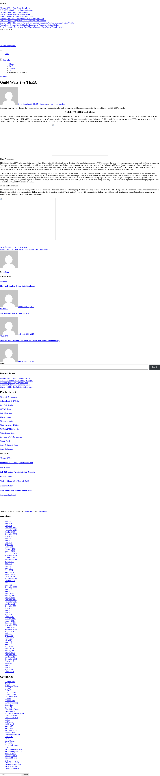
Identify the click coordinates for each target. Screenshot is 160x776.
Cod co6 (8, 690)
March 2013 (9, 648)
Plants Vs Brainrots (12, 745)
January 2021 (10, 621)
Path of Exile (5, 467)
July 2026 (8, 521)
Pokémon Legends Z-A (13, 749)
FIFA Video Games (12, 709)
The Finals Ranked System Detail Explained (17, 286)
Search (2, 363)
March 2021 (9, 617)
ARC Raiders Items (7, 433)
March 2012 (9, 672)
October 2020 (10, 627)
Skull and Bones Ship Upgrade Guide (14, 383)
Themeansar (42, 511)
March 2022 (9, 593)
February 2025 (10, 549)
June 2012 (8, 665)
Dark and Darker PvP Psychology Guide (15, 385)
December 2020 (11, 623)
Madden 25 (9, 726)
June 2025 (8, 540)
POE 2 (7, 747)
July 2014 (8, 640)
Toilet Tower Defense (13, 762)
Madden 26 (9, 728)
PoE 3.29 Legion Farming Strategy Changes (16, 381)
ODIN (7, 739)
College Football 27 (12, 694)
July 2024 (8, 564)
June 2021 (8, 610)
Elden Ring (9, 705)
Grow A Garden (11, 716)
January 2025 (10, 551)
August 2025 (9, 536)
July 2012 (8, 663)
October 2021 (10, 604)
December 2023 (11, 576)
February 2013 (10, 651)
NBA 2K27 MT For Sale (9, 429)
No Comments (42, 104)
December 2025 (11, 528)
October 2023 (10, 581)
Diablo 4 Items (5, 417)
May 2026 (8, 526)
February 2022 (10, 595)
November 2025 (11, 530)
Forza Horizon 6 (11, 711)
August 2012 (9, 661)
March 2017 (9, 638)
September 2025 (11, 534)
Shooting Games (11, 756)
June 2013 (8, 642)
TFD (6, 760)
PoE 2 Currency (6, 413)
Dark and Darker (6, 486)
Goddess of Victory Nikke (14, 713)
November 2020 (11, 625)
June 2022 (8, 589)
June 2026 (8, 524)
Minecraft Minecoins (12, 735)
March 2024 (9, 572)
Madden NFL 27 (6, 458)
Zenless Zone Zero (12, 768)
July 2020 (8, 634)
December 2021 (11, 600)
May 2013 (8, 644)
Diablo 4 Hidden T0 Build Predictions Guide (16, 387)
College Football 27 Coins (9, 401)
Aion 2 (7, 684)
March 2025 (9, 547)
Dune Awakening (11, 703)
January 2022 (10, 598)
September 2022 (11, 587)
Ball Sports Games (12, 686)
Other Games (10, 741)
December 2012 (11, 655)
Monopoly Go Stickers (8, 397)
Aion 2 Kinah (5, 441)
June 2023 (8, 583)
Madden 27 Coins (6, 421)
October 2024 (10, 557)
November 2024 (11, 555)
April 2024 (9, 570)
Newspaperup (30, 511)
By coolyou (22, 104)
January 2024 (10, 574)
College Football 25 (12, 692)
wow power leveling (57, 104)
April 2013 (9, 646)
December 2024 (11, 553)
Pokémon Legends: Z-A (14, 751)
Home (7, 54)
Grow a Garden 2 (11, 718)
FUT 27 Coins (5, 409)
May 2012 (8, 667)
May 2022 (8, 591)
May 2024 (8, 568)
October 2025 (10, 532)
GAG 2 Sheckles (6, 449)
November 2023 (11, 579)
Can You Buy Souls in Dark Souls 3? (14, 313)
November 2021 (11, 602)
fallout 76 (8, 707)
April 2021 (9, 615)
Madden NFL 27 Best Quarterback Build (15, 378)
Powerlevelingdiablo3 (8, 46)
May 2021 (8, 612)
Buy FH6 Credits (6, 405)
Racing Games (10, 754)
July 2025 (8, 538)
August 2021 (9, 608)
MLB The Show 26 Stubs (9, 425)
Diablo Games (10, 701)
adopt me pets (10, 682)
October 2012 (10, 657)
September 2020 (11, 629)
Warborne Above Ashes (13, 764)
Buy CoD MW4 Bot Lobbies (11, 437)
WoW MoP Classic (12, 766)
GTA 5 (7, 720)
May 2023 (8, 585)
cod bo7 (8, 688)
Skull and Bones (6, 477)
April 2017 (9, 636)
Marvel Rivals (10, 732)
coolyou (6, 272)
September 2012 (11, 659)
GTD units (9, 722)
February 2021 (10, 619)
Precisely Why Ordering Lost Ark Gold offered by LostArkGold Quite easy (30, 341)
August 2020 (9, 631)
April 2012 (9, 670)
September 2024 (11, 560)
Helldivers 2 (9, 724)
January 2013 (10, 653)
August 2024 (9, 562)
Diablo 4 (8, 699)
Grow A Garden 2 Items (9, 445)
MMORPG (4, 76)
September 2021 (11, 606)
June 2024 (8, 566)
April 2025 (9, 545)
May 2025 (8, 543)
